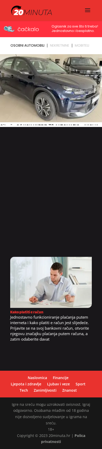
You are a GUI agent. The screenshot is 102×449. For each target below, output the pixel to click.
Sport (81, 383)
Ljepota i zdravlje (26, 383)
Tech (24, 390)
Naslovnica (37, 377)
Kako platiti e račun (26, 312)
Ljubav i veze (58, 383)
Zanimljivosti (45, 390)
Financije (61, 377)
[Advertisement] (51, 194)
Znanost (69, 390)
